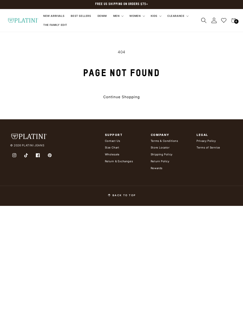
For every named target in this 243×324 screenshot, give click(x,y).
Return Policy (160, 161)
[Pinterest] (49, 155)
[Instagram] (14, 155)
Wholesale (112, 154)
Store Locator (160, 147)
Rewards (157, 168)
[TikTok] (26, 155)
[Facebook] (38, 155)
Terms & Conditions (164, 141)
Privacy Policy (206, 141)
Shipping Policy (162, 154)
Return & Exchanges (119, 161)
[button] (118, 16)
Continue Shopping (121, 97)
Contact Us (112, 141)
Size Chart (112, 147)
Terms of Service (208, 147)
